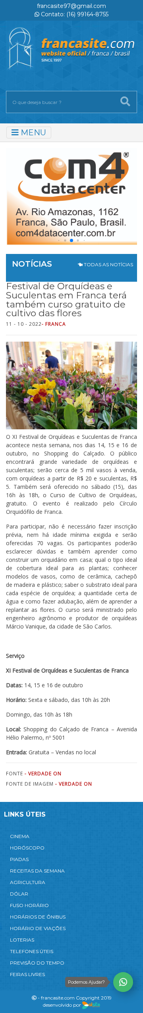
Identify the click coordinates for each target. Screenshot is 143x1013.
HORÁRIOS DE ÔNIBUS (38, 917)
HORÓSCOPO (27, 848)
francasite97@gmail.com (71, 6)
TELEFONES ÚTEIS (31, 951)
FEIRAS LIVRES (27, 974)
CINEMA (19, 836)
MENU (32, 132)
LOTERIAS (22, 940)
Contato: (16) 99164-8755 (73, 14)
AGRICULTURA (27, 882)
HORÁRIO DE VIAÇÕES (38, 928)
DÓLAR (19, 894)
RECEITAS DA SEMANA (37, 871)
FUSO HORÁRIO (29, 905)
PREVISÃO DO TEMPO (37, 963)
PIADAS (19, 859)
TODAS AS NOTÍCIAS (108, 264)
